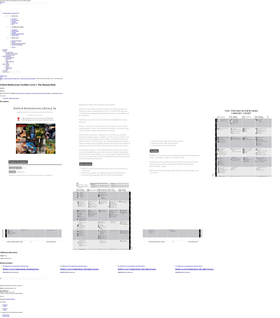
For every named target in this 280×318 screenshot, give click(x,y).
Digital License (15, 35)
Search (4, 72)
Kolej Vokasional (10, 61)
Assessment (14, 29)
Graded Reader (15, 31)
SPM (7, 69)
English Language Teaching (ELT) (11, 13)
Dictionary (5, 49)
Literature (5, 70)
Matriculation (9, 68)
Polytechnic (8, 58)
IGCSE (4, 51)
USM (7, 62)
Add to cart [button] (72, 272)
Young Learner (15, 20)
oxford (60, 93)
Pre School (14, 19)
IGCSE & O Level (10, 55)
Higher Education (7, 56)
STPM (7, 65)
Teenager (14, 21)
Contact (4, 306)
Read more (16, 272)
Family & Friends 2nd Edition (18, 43)
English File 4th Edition (17, 44)
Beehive (13, 42)
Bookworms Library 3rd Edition (28, 78)
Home (1, 78)
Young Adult (15, 22)
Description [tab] (5, 98)
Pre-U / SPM (6, 64)
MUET (7, 66)
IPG (7, 60)
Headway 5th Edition (17, 40)
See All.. (14, 47)
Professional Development (18, 33)
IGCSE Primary (9, 52)
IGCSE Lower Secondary (12, 53)
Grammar (14, 32)
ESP (13, 24)
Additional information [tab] (14, 98)
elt (50, 93)
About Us (5, 304)
